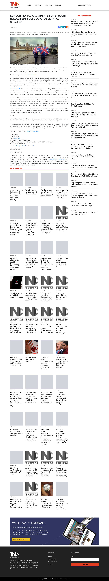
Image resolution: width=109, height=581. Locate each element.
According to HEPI (15, 89)
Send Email (17, 138)
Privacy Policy (52, 559)
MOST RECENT (38, 5)
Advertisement (52, 562)
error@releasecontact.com (57, 159)
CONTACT (58, 5)
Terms (50, 556)
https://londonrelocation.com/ (25, 146)
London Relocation (31, 75)
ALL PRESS (49, 5)
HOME (29, 5)
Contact (50, 564)
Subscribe (85, 565)
